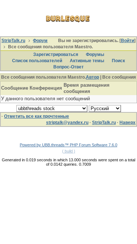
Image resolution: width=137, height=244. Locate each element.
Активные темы (87, 60)
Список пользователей (37, 60)
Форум (40, 40)
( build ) (68, 151)
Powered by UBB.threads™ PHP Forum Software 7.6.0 (68, 145)
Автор (92, 77)
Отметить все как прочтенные (36, 116)
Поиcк (118, 60)
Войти (127, 40)
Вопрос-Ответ (68, 67)
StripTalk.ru (13, 40)
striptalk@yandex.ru (67, 122)
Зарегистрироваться (55, 54)
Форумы (95, 54)
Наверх (127, 122)
